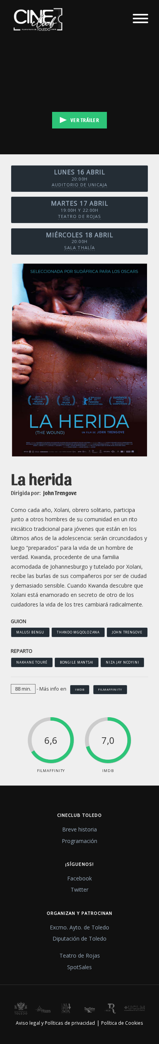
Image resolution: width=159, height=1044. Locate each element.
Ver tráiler (85, 120)
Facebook (79, 878)
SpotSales (79, 967)
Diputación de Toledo (79, 938)
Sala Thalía (79, 247)
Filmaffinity (110, 689)
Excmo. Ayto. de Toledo (79, 927)
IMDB (80, 689)
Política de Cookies (122, 1023)
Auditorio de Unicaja (79, 185)
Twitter (79, 889)
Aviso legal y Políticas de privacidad (55, 1023)
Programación (79, 841)
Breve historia (79, 829)
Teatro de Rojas (79, 216)
